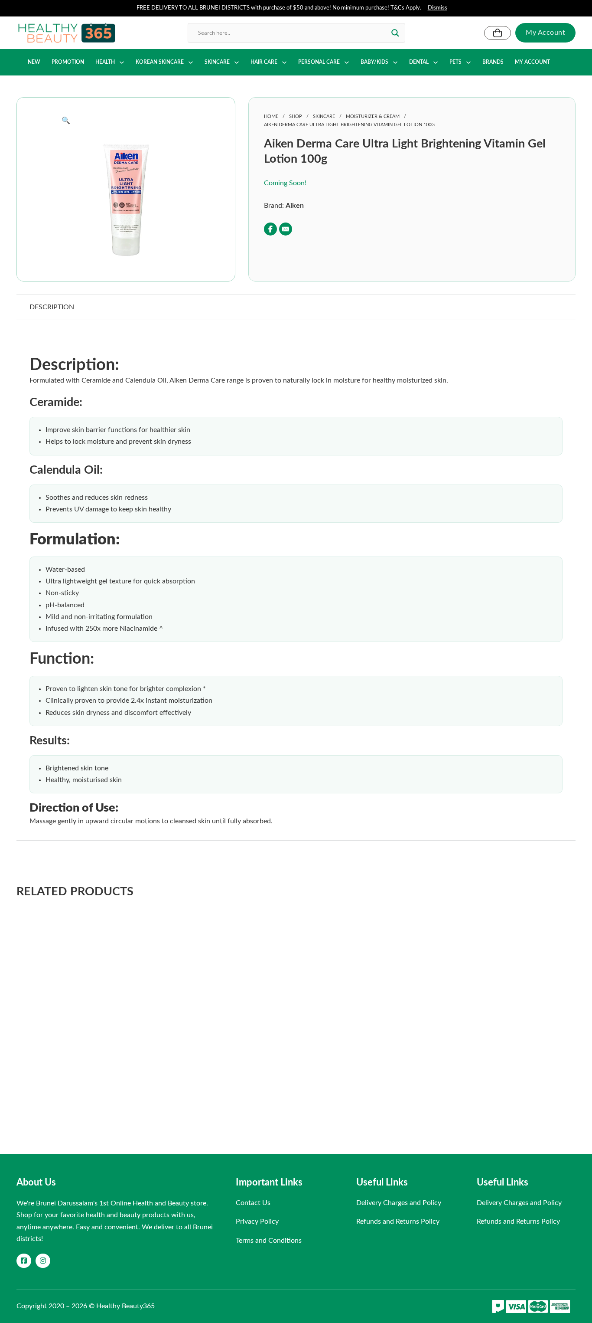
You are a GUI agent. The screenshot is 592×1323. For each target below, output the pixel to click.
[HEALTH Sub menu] (121, 62)
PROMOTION (68, 62)
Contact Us (253, 1202)
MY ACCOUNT (532, 62)
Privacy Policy (257, 1221)
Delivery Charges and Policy (398, 1202)
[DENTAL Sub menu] (435, 62)
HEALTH (105, 62)
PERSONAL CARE (319, 62)
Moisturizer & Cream (373, 116)
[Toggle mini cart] (497, 33)
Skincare (324, 116)
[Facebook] (270, 229)
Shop (295, 116)
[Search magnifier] (395, 33)
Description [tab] (51, 307)
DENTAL (419, 62)
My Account (545, 32)
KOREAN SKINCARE (160, 62)
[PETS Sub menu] (468, 62)
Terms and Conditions (269, 1240)
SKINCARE (217, 62)
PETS (455, 62)
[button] (126, 121)
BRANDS (493, 62)
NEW (34, 62)
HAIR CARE (263, 62)
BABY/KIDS (374, 62)
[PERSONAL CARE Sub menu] (346, 62)
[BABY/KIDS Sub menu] (395, 62)
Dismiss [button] (437, 8)
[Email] (285, 229)
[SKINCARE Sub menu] (236, 62)
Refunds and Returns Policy (397, 1221)
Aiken (295, 205)
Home (271, 116)
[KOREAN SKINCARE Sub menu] (190, 62)
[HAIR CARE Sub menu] (284, 62)
